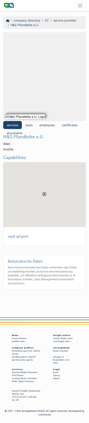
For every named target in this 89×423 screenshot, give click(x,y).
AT (47, 20)
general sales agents (22, 360)
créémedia (44, 414)
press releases (19, 338)
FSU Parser (17, 375)
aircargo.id (58, 357)
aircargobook (61, 348)
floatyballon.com (61, 360)
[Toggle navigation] (80, 5)
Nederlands (34, 391)
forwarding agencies (22, 351)
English (24, 391)
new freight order (61, 341)
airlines (36, 351)
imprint (56, 378)
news (29, 125)
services (12, 125)
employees (47, 125)
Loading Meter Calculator (24, 378)
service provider (64, 20)
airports (32, 357)
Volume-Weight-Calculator (24, 372)
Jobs (55, 363)
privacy (56, 375)
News (15, 335)
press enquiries (60, 351)
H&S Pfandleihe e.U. (25, 25)
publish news (18, 341)
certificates (70, 125)
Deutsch (16, 391)
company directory (27, 20)
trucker (15, 354)
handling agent (19, 357)
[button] (44, 194)
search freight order (63, 338)
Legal (56, 369)
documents (14, 133)
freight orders (61, 335)
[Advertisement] (44, 76)
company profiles (23, 348)
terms (56, 372)
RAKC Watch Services (23, 381)
